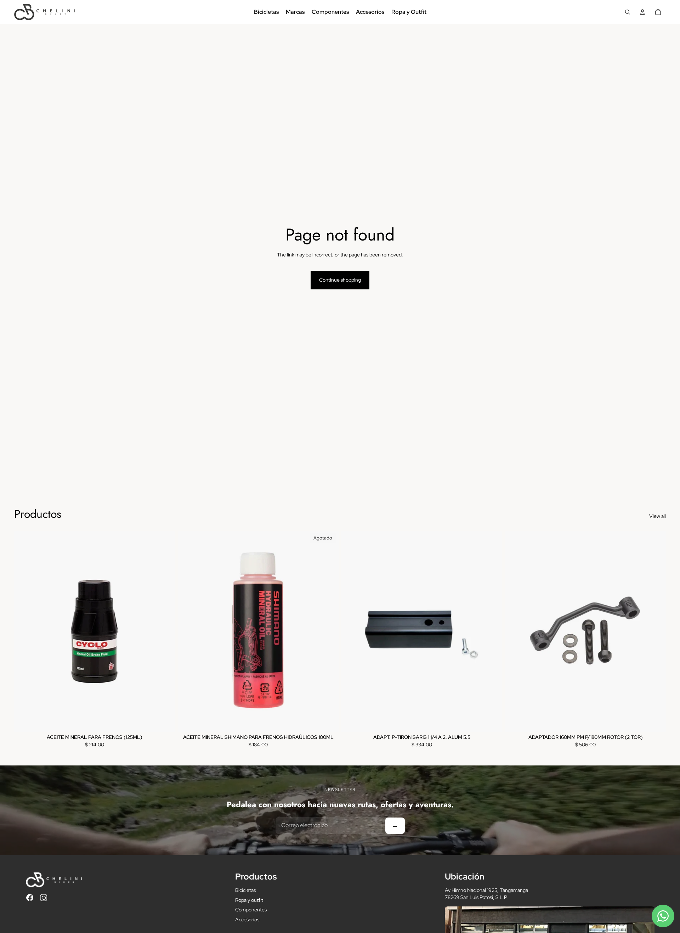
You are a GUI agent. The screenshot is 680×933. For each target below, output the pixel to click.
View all (657, 516)
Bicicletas (245, 890)
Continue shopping (340, 280)
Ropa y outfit (249, 900)
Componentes (251, 909)
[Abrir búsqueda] (627, 12)
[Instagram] (43, 897)
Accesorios (247, 919)
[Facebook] (30, 897)
